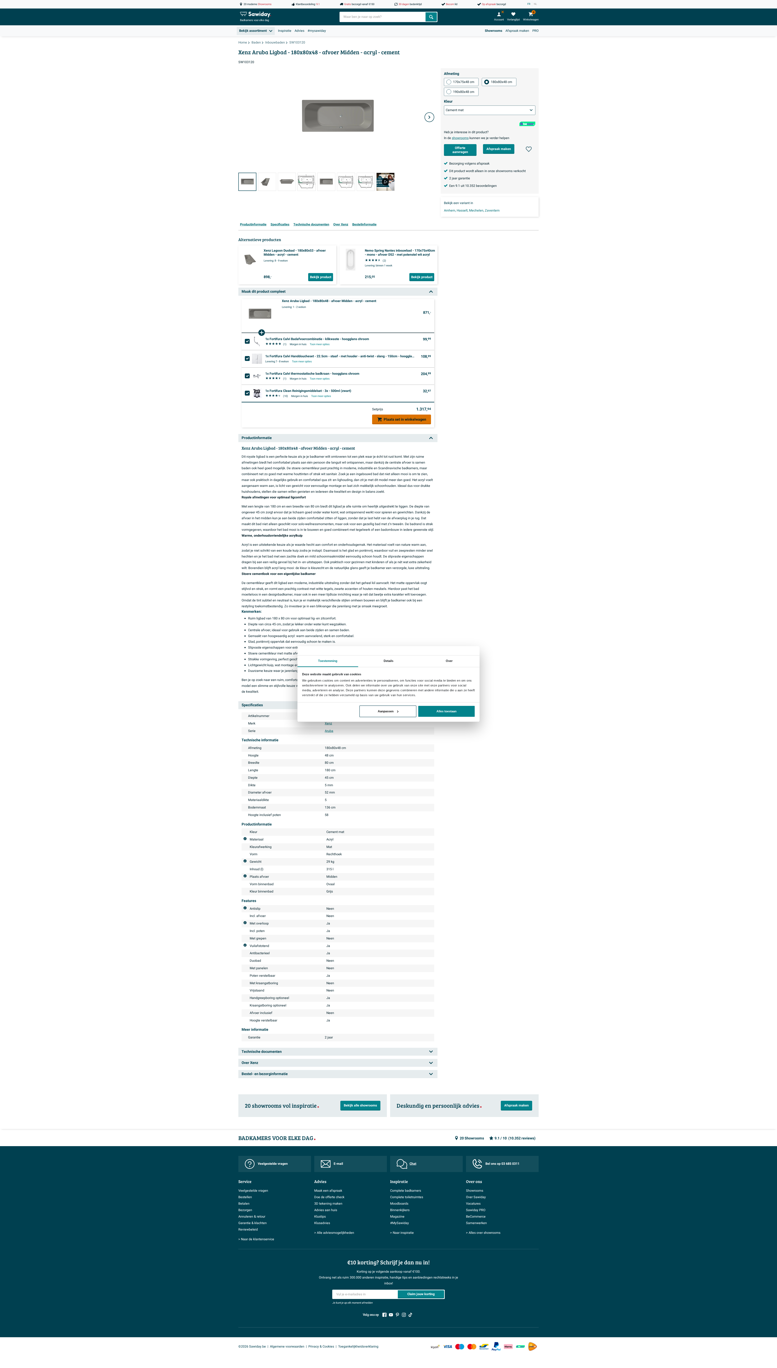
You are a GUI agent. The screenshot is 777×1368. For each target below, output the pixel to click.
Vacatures (473, 1203)
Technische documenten (311, 224)
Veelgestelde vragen (273, 1163)
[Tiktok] (410, 1314)
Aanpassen (386, 711)
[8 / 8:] (385, 182)
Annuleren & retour (251, 1216)
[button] (528, 149)
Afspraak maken (517, 30)
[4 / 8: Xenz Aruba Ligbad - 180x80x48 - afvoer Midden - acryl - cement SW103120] (306, 182)
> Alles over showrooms (483, 1232)
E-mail (338, 1163)
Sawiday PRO (475, 1210)
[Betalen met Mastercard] (471, 1347)
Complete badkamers (405, 1190)
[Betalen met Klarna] (508, 1347)
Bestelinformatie (364, 224)
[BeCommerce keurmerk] (520, 1347)
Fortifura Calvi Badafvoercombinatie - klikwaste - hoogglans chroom (317, 339)
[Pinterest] (397, 1314)
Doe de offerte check (329, 1197)
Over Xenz (340, 224)
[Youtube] (390, 1314)
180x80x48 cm (501, 82)
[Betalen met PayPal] (496, 1346)
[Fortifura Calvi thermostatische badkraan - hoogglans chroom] (257, 376)
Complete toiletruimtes (406, 1197)
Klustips (320, 1216)
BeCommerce (476, 1216)
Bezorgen (245, 1210)
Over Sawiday (476, 1197)
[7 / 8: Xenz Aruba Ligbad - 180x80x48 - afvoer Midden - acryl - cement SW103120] (366, 182)
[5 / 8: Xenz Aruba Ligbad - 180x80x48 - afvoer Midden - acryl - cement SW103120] (326, 182)
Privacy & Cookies (321, 1346)
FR (528, 4)
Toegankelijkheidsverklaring (358, 1346)
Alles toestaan (446, 711)
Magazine (397, 1216)
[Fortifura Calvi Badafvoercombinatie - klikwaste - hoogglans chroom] (257, 341)
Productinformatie (253, 224)
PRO (535, 30)
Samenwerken (476, 1223)
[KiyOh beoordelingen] (435, 1347)
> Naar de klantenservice (256, 1239)
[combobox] (383, 16)
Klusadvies (322, 1223)
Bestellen (245, 1197)
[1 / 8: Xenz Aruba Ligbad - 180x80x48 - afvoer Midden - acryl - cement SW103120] (247, 182)
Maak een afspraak (328, 1190)
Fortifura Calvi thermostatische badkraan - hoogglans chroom (312, 373)
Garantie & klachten (252, 1223)
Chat (413, 1163)
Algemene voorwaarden (287, 1346)
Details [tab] (389, 661)
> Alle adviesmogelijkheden (334, 1232)
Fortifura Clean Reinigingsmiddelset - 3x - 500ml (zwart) (308, 390)
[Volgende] (429, 117)
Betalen (243, 1203)
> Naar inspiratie (402, 1232)
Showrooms (493, 30)
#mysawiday (317, 30)
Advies (299, 30)
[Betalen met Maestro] (459, 1347)
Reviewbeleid (248, 1229)
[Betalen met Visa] (447, 1347)
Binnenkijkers (400, 1210)
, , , (472, 210)
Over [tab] (449, 661)
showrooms (460, 138)
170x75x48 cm (463, 82)
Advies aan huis (325, 1210)
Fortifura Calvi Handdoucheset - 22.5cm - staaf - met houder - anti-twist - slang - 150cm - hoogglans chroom (339, 356)
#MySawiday (399, 1223)
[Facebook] (384, 1314)
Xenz (328, 723)
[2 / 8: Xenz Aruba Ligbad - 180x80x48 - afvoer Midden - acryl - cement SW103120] (267, 182)
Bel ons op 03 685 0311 (502, 1163)
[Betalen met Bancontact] (484, 1347)
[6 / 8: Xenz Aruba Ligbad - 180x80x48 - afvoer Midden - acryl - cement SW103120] (346, 182)
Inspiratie (284, 30)
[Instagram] (403, 1314)
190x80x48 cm (463, 91)
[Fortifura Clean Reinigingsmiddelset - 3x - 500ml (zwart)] (257, 393)
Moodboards (399, 1203)
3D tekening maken (328, 1203)
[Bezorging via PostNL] (532, 1346)
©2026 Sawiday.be (252, 1346)
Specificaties (280, 224)
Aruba (329, 731)
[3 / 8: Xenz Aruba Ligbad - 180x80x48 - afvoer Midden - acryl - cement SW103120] (287, 182)
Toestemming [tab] (327, 661)
